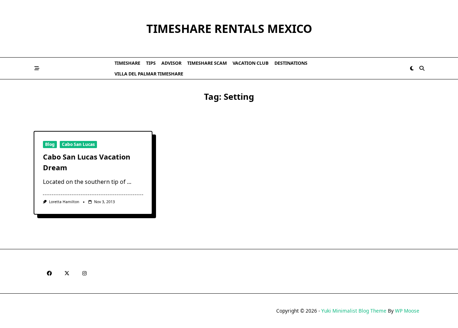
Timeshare (127, 63)
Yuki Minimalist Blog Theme (353, 310)
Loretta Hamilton (64, 201)
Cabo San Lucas (78, 144)
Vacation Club (251, 63)
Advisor (171, 63)
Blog (50, 144)
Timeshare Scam (207, 63)
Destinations (290, 63)
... (129, 182)
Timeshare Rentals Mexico (229, 28)
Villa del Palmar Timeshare (148, 73)
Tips (151, 63)
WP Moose (407, 310)
